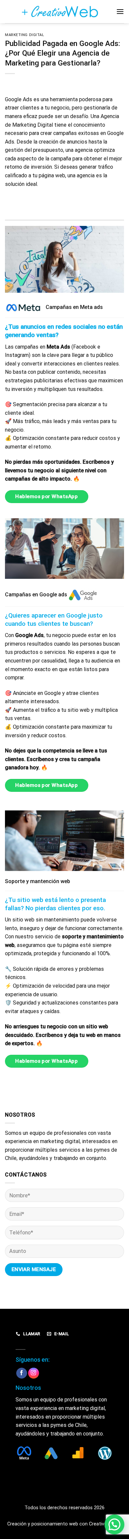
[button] (114, 1524)
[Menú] (120, 11)
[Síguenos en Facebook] (21, 1373)
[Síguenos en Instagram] (33, 1373)
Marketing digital (24, 35)
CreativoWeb (103, 1524)
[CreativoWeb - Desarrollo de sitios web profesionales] (65, 12)
